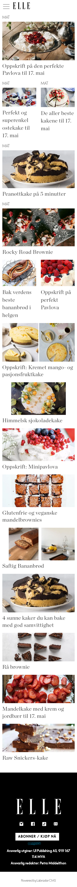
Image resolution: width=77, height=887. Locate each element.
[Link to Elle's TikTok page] (44, 824)
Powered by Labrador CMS (38, 881)
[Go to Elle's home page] (38, 806)
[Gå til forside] (21, 5)
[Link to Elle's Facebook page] (33, 824)
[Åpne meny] (5, 5)
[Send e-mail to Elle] (56, 824)
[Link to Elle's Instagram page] (21, 824)
